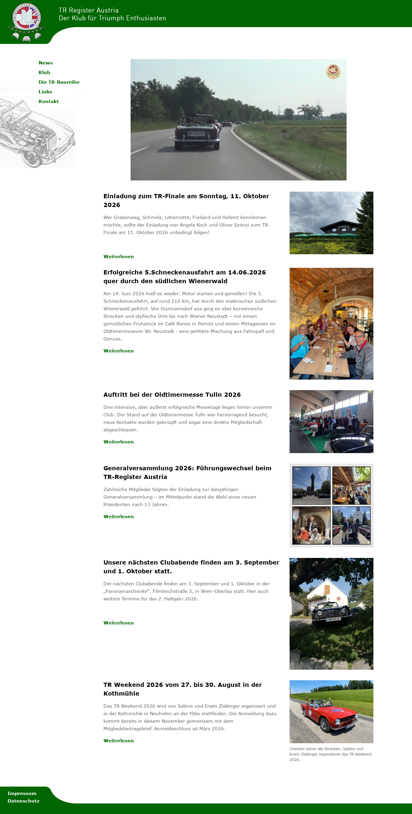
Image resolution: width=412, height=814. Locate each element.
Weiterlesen (118, 256)
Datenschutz (24, 800)
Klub (44, 72)
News (46, 62)
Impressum (22, 793)
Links (45, 91)
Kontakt (49, 101)
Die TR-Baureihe (59, 82)
